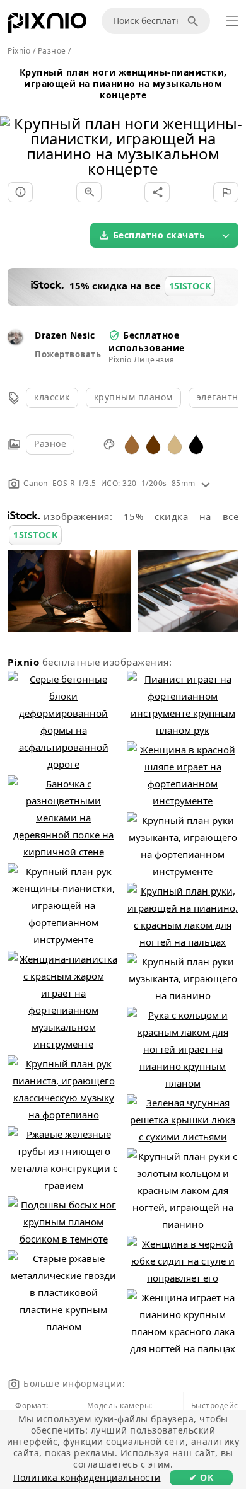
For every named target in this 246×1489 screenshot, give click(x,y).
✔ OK (201, 1477)
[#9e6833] (132, 443)
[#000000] (196, 443)
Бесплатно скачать (159, 235)
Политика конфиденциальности (87, 1477)
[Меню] (232, 21)
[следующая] (232, 130)
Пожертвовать (68, 354)
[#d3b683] (175, 443)
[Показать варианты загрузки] (225, 235)
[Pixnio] (47, 25)
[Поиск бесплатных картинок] (194, 20)
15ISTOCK (35, 535)
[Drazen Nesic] (15, 341)
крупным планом (133, 397)
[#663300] (153, 443)
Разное (50, 443)
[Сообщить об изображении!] (225, 192)
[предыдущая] (14, 130)
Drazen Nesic (65, 335)
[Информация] (20, 192)
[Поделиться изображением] (157, 192)
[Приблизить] (89, 192)
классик (52, 397)
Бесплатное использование (146, 341)
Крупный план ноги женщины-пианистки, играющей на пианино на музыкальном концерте (123, 83)
